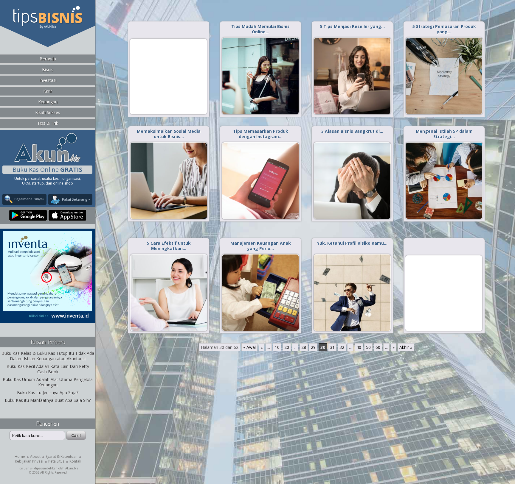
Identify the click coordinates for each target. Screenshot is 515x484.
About (35, 456)
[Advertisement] (168, 76)
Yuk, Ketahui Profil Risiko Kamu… (352, 243)
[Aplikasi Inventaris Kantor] (47, 318)
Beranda (48, 59)
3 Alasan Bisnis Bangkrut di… (352, 131)
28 (303, 347)
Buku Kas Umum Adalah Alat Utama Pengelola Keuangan (48, 382)
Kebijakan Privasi (29, 461)
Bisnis (47, 69)
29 (313, 347)
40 (358, 347)
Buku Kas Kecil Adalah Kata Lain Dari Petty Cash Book (48, 368)
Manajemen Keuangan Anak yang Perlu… (260, 245)
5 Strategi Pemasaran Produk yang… (444, 29)
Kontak (75, 461)
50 (368, 347)
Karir (47, 91)
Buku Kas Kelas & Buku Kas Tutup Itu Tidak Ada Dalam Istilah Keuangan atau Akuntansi (47, 355)
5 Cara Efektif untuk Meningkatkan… (169, 245)
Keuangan (48, 101)
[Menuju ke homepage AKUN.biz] (47, 161)
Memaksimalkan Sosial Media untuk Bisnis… (169, 133)
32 (341, 347)
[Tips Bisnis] (47, 27)
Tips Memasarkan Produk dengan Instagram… (260, 133)
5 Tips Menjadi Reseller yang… (352, 26)
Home (20, 456)
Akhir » (405, 347)
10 (277, 347)
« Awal (249, 347)
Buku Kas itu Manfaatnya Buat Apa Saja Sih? (48, 400)
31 (332, 347)
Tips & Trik (47, 123)
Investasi (47, 80)
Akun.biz (71, 468)
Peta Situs (56, 461)
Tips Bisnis (24, 468)
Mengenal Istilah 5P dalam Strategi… (444, 133)
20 (286, 347)
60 (378, 347)
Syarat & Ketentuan (61, 456)
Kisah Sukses (47, 112)
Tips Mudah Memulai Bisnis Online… (260, 29)
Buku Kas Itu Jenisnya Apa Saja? (47, 392)
